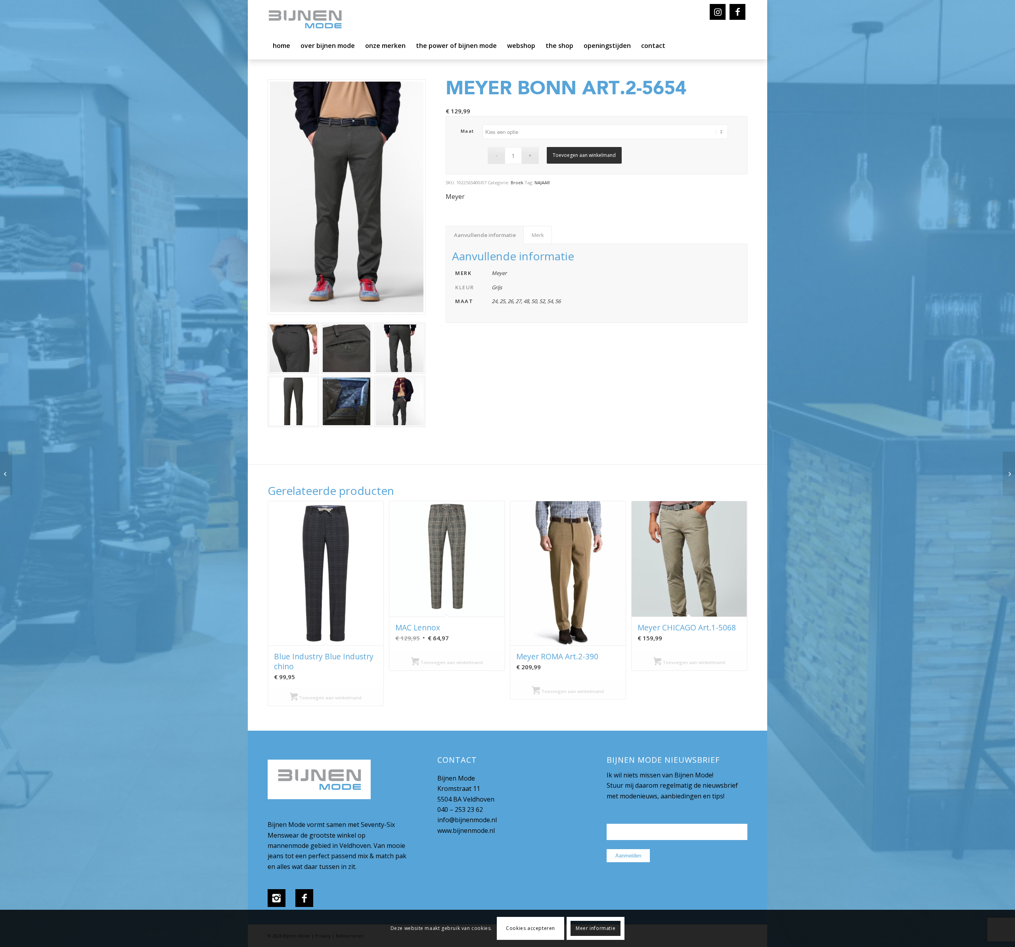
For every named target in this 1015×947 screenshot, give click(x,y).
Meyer (455, 196)
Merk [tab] (538, 235)
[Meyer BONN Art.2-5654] (1009, 473)
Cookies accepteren (530, 928)
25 (502, 301)
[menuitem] (281, 47)
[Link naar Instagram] (718, 12)
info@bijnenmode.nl (467, 819)
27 (518, 301)
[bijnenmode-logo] (311, 20)
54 (550, 301)
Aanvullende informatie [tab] (485, 235)
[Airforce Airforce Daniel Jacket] (6, 473)
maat (467, 131)
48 (526, 301)
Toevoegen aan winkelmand (584, 155)
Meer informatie (595, 928)
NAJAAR (542, 182)
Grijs (497, 287)
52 (542, 301)
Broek (517, 182)
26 (510, 301)
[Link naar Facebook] (737, 12)
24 (494, 301)
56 (558, 301)
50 (534, 301)
